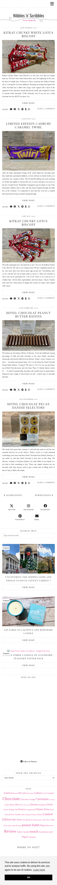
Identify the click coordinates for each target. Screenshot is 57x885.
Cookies (52, 799)
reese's (51, 826)
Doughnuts (42, 805)
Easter (6, 809)
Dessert (34, 804)
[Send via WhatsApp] (29, 109)
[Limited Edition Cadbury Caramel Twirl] (28, 170)
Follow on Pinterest (30, 762)
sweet (50, 832)
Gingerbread (30, 810)
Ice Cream (15, 814)
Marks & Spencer (25, 820)
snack (34, 831)
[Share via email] (11, 109)
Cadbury (38, 793)
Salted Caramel (23, 832)
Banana (15, 793)
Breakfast (30, 793)
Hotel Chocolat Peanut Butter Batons (28, 314)
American (7, 793)
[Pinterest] (15, 693)
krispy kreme (31, 814)
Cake (44, 793)
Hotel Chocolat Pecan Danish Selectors (28, 405)
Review (10, 831)
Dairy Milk (14, 805)
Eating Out (13, 809)
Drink (50, 804)
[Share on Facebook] (15, 109)
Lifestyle (39, 815)
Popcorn (44, 825)
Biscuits (22, 793)
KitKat (23, 814)
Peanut (18, 825)
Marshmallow (38, 820)
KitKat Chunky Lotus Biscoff (28, 222)
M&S (14, 820)
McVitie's (46, 820)
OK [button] (28, 877)
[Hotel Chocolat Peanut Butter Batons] (28, 350)
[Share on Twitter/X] (19, 109)
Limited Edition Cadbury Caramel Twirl (28, 125)
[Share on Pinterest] (22, 109)
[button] (53, 3)
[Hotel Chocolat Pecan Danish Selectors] (28, 446)
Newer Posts (43, 495)
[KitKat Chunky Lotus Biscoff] (28, 262)
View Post (28, 103)
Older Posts (13, 495)
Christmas (42, 799)
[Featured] (28, 651)
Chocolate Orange (27, 799)
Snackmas (43, 832)
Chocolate (11, 798)
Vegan (24, 836)
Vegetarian (32, 837)
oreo (14, 825)
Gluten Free (42, 809)
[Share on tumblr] (26, 109)
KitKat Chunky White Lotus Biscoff (28, 34)
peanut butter (31, 825)
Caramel (50, 793)
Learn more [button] (39, 870)
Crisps (6, 805)
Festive (22, 809)
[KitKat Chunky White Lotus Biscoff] (28, 73)
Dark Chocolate (24, 805)
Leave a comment (46, 108)
